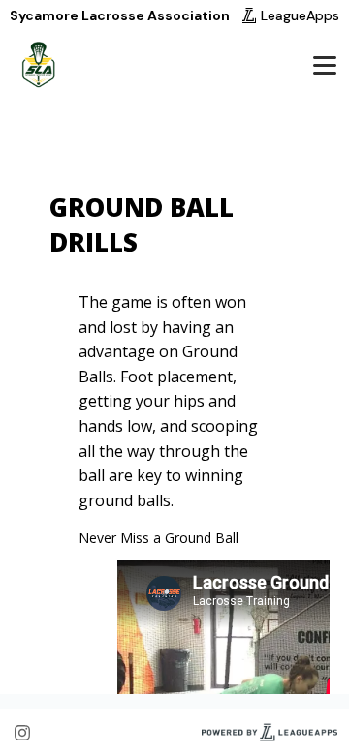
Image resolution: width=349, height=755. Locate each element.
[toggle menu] (323, 64)
